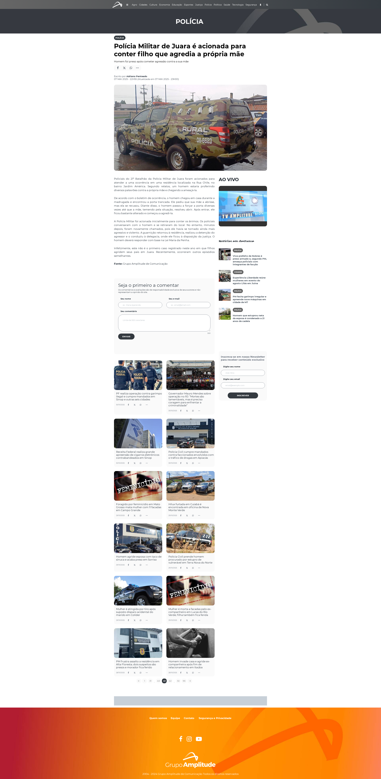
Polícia (119, 38)
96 (184, 681)
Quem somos (158, 718)
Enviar (126, 336)
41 (164, 681)
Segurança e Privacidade (215, 718)
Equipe (175, 718)
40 (158, 681)
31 (150, 681)
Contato (189, 718)
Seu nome (126, 299)
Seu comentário (129, 311)
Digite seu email (231, 379)
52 (178, 681)
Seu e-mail (174, 299)
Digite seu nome (231, 366)
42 (170, 681)
